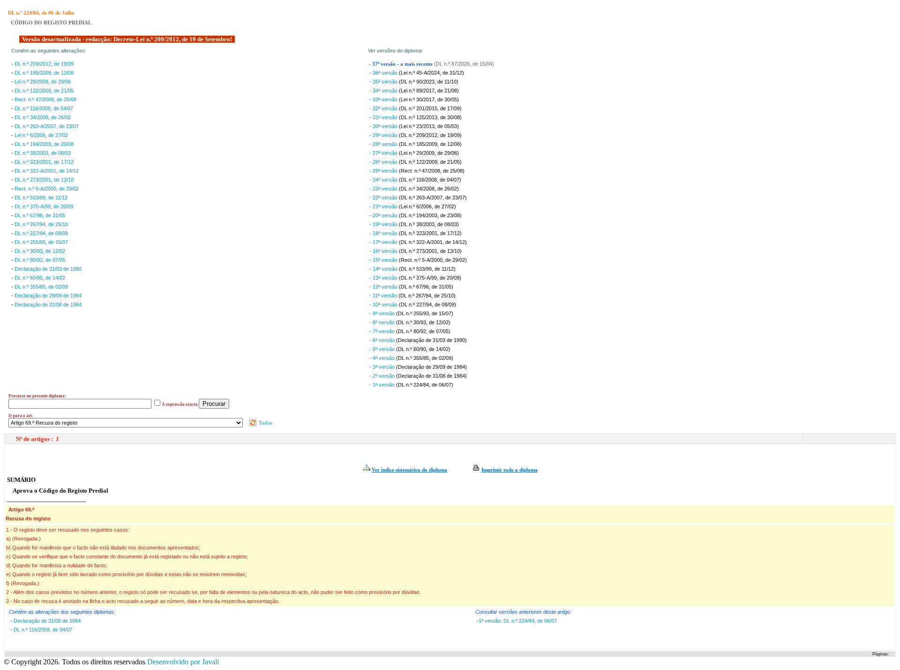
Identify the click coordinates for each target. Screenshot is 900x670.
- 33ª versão (384, 99)
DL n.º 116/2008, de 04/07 (44, 108)
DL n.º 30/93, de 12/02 (40, 251)
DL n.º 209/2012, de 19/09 (44, 64)
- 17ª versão (384, 242)
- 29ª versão (384, 135)
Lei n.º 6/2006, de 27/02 (41, 135)
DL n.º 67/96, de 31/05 (40, 215)
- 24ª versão (384, 180)
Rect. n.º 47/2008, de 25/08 (45, 99)
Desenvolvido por (183, 662)
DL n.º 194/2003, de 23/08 (44, 144)
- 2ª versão (382, 376)
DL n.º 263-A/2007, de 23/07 (47, 126)
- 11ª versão (383, 295)
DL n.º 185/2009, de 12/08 (44, 73)
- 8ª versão (382, 322)
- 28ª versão (384, 144)
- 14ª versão (384, 269)
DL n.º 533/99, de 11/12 (41, 197)
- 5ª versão (382, 349)
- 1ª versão (382, 385)
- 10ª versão (384, 304)
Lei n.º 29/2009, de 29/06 (43, 81)
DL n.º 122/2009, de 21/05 (44, 90)
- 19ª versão (384, 224)
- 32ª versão (384, 108)
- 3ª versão (382, 367)
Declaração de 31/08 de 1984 (48, 304)
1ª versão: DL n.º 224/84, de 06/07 (518, 621)
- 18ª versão (384, 233)
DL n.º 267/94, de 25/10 (41, 224)
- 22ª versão (384, 197)
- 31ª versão (384, 117)
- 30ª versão (384, 126)
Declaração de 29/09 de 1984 (48, 295)
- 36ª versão (384, 73)
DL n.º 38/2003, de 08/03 (43, 153)
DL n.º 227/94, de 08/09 (41, 233)
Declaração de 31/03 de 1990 (48, 269)
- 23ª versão (384, 188)
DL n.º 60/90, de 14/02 (40, 278)
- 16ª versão (384, 251)
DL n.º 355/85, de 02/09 (41, 286)
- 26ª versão (384, 162)
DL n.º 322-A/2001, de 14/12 (47, 171)
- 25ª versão (384, 171)
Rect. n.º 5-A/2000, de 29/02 (47, 188)
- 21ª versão (384, 206)
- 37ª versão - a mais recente (401, 64)
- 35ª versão (384, 81)
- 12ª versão (384, 286)
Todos (264, 423)
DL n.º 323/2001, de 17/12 (44, 162)
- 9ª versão (382, 313)
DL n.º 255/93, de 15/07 (41, 242)
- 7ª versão (382, 331)
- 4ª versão (382, 358)
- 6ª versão (382, 340)
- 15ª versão (384, 260)
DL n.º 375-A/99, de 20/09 (44, 206)
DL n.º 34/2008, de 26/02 (43, 117)
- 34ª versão (384, 90)
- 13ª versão (384, 278)
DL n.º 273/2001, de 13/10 (44, 180)
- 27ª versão (384, 153)
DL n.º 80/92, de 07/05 (40, 260)
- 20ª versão (384, 215)
